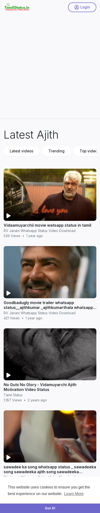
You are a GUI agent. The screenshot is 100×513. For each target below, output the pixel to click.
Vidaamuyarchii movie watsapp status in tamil (47, 225)
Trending (56, 151)
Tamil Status (13, 395)
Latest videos (21, 151)
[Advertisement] (50, 65)
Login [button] (85, 7)
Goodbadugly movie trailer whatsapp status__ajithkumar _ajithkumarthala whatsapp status (48, 307)
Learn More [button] (74, 494)
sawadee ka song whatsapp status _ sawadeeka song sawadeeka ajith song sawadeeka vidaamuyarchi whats (50, 471)
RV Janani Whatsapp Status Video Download (39, 231)
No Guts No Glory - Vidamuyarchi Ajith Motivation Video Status (40, 387)
